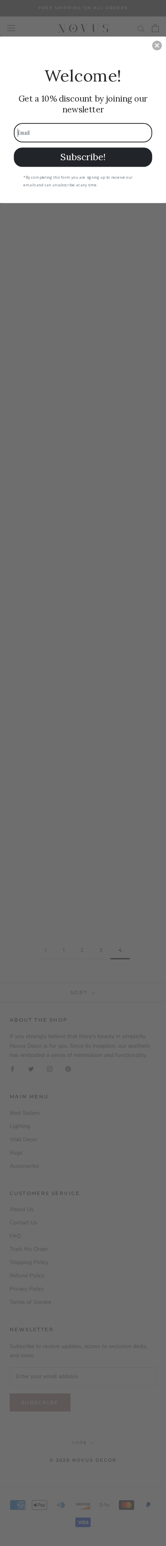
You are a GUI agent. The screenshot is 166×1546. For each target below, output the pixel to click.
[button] (157, 45)
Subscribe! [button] (83, 157)
